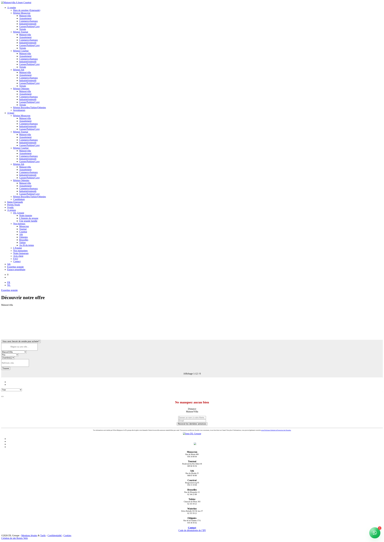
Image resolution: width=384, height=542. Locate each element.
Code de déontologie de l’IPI (192, 530)
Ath (21, 234)
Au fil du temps (26, 245)
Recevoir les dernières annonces (192, 424)
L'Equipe (17, 248)
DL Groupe (18, 213)
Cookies (67, 535)
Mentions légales (29, 535)
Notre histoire (25, 215)
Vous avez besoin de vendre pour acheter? (20, 341)
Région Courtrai (20, 51)
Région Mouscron (21, 13)
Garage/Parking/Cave (29, 26)
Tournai (23, 229)
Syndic (10, 207)
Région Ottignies (21, 88)
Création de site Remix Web (14, 538)
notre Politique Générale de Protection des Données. (276, 430)
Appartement (25, 18)
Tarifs (43, 535)
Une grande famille (28, 221)
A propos (11, 210)
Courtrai (23, 231)
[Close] (2, 396)
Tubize (22, 242)
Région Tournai (20, 32)
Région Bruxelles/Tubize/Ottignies (29, 107)
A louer (10, 113)
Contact (17, 261)
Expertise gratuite (15, 267)
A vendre (11, 7)
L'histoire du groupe (28, 218)
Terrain (22, 29)
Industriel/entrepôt (27, 24)
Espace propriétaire (16, 269)
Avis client (18, 256)
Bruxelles (23, 240)
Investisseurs (19, 110)
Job (8, 264)
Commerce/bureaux (28, 21)
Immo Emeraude (15, 202)
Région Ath (18, 69)
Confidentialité (55, 535)
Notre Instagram (20, 253)
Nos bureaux (19, 223)
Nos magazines (20, 250)
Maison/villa (25, 15)
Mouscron (24, 226)
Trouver (5, 368)
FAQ (15, 258)
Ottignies (23, 237)
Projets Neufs (13, 204)
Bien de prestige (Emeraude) (26, 10)
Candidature (19, 199)
